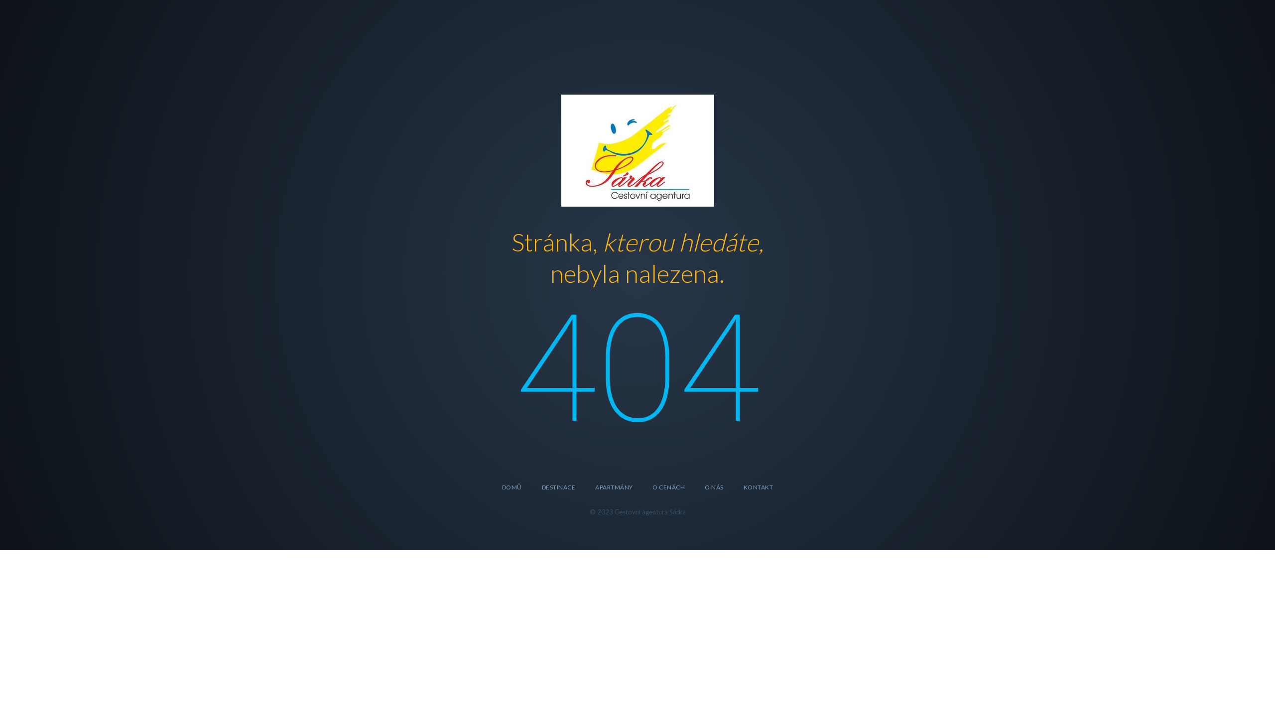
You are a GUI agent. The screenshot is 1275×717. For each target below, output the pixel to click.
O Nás (714, 487)
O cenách (668, 487)
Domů (512, 487)
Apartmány (614, 487)
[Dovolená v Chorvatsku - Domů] (637, 149)
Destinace (558, 487)
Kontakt (758, 487)
